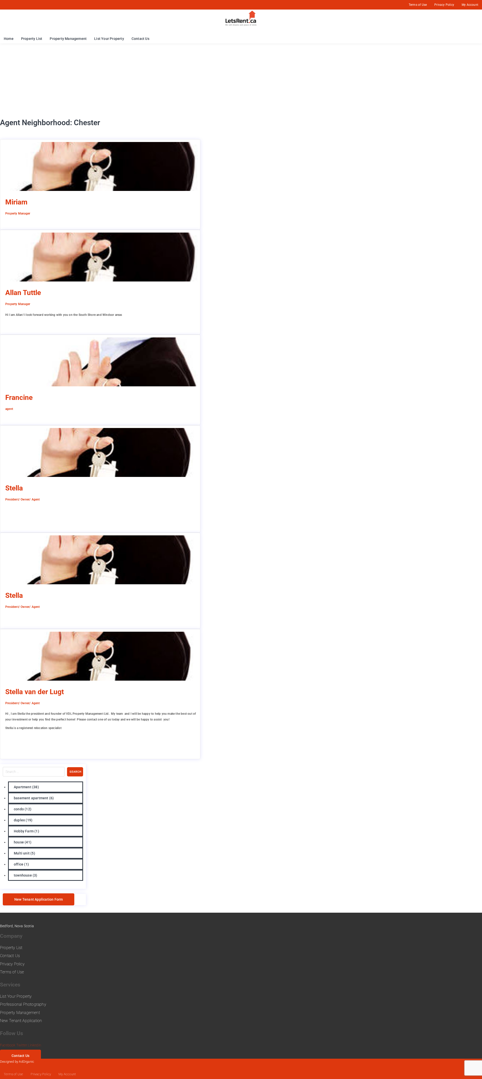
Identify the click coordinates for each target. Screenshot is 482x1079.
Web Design (44, 1061)
